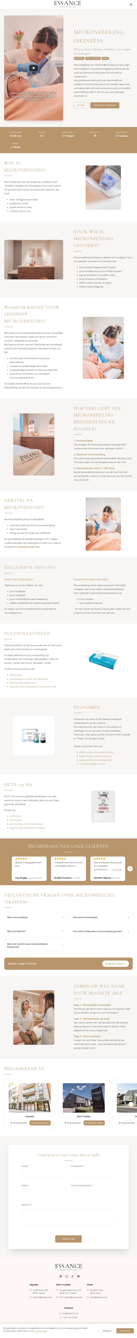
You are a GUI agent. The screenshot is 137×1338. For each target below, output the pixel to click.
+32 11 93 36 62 (70, 1317)
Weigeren (106, 1331)
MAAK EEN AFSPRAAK (105, 105)
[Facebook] (60, 1276)
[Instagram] (66, 1276)
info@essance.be (70, 1313)
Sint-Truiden (93, 58)
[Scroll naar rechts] (130, 1104)
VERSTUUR (68, 1239)
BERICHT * (27, 1205)
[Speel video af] (33, 68)
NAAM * (25, 1166)
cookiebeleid (40, 1331)
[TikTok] (72, 1276)
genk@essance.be (98, 1297)
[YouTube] (78, 1276)
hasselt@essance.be (42, 1297)
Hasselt (79, 58)
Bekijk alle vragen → (115, 963)
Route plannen (20, 1123)
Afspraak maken (41, 1123)
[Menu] (131, 4)
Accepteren (125, 1331)
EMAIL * (26, 1186)
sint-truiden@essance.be (71, 1297)
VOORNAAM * (78, 1166)
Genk (105, 58)
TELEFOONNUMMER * (82, 1186)
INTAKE (81, 105)
